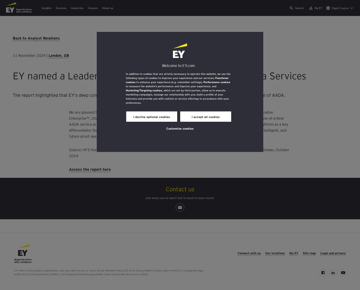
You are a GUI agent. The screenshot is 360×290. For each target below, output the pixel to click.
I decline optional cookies (151, 117)
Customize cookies (180, 128)
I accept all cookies (206, 117)
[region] (180, 92)
